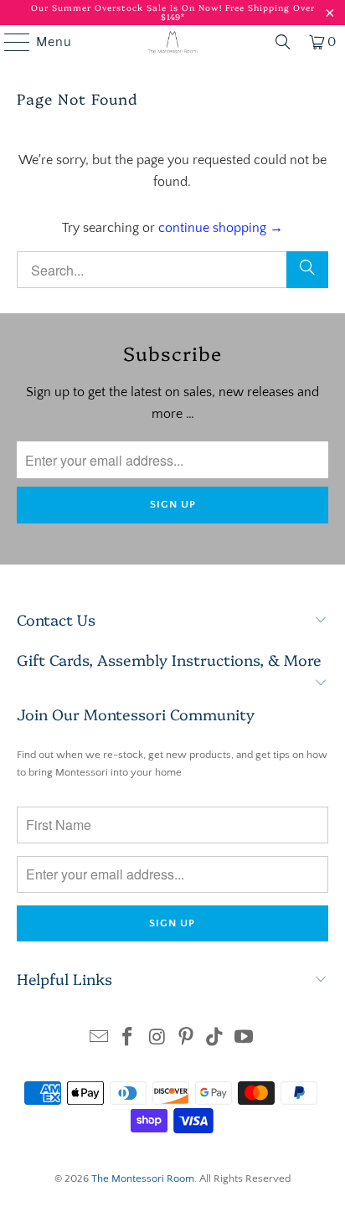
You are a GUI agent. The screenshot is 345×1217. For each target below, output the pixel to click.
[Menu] (9, 42)
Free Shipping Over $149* (238, 12)
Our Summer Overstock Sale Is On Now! (128, 7)
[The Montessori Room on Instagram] (157, 1039)
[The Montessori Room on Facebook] (128, 1039)
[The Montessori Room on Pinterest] (185, 1039)
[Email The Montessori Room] (98, 1039)
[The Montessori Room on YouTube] (244, 1039)
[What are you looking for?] (283, 42)
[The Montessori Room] (172, 42)
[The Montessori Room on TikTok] (215, 1039)
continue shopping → (220, 227)
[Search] (307, 269)
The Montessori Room (142, 1178)
